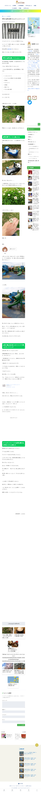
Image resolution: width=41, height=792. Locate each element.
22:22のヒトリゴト (32, 132)
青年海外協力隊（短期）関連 (33, 161)
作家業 (14, 5)
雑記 (20, 8)
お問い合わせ (26, 8)
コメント (4, 700)
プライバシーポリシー (21, 785)
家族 (35, 5)
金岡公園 (9, 49)
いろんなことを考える (33, 156)
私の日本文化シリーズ (33, 152)
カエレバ (10, 385)
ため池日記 (15, 8)
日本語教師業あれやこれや (33, 149)
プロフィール (8, 5)
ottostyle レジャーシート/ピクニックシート (13, 384)
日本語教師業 (21, 5)
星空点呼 (30, 51)
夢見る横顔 (35, 62)
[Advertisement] (13, 428)
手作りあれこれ (29, 5)
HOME (21, 783)
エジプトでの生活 (33, 158)
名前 (3, 709)
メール (4, 714)
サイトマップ (13, 785)
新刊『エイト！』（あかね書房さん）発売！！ (21, 11)
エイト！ (33, 34)
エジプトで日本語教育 (33, 146)
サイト (3, 719)
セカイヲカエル (32, 61)
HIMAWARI (33, 66)
